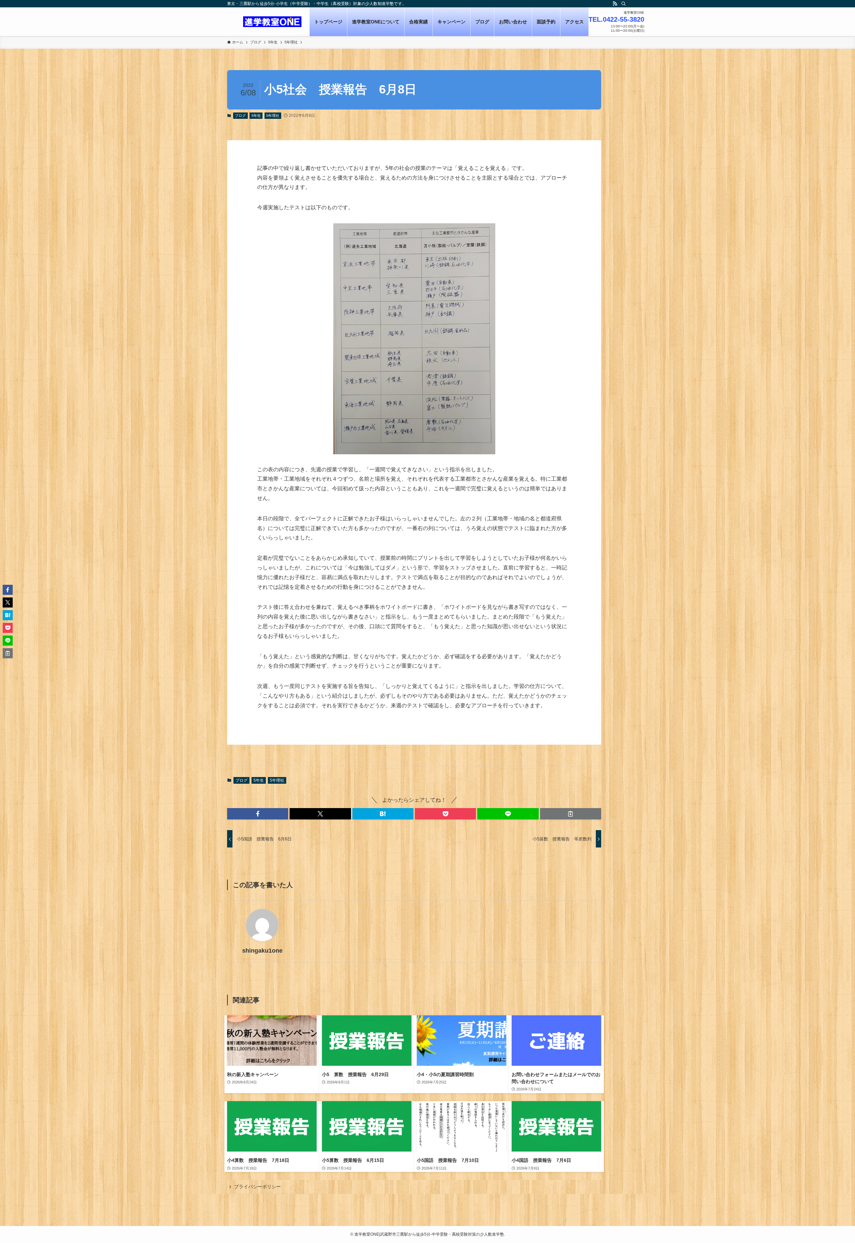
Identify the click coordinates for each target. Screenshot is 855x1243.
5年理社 (272, 115)
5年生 (256, 115)
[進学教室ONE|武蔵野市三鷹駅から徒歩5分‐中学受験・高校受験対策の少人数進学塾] (272, 21)
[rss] (615, 3)
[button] (257, 813)
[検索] (623, 3)
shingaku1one (262, 950)
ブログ (240, 115)
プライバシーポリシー (257, 1186)
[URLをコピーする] (570, 813)
